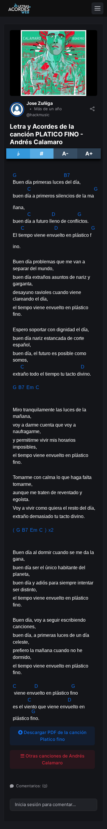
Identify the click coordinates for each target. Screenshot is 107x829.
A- (65, 153)
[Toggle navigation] (97, 8)
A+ (89, 153)
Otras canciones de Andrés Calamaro (54, 759)
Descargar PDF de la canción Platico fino (54, 736)
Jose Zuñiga (39, 103)
